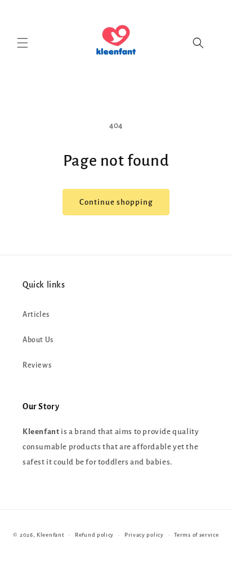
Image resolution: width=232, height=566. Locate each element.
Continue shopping (116, 202)
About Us (38, 340)
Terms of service (196, 535)
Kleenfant (50, 535)
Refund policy (94, 535)
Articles (36, 315)
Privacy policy (144, 535)
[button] (22, 42)
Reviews (37, 365)
